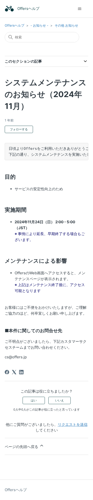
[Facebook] (7, 372)
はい (34, 400)
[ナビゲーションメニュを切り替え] (79, 9)
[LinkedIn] (21, 372)
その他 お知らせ (66, 25)
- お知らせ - (39, 25)
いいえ (59, 400)
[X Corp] (14, 372)
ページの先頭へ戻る (22, 446)
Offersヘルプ (14, 25)
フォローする (19, 129)
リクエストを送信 (73, 424)
